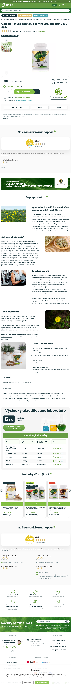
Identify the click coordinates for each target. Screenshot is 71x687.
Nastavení (28, 682)
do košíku (26, 92)
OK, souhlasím (42, 682)
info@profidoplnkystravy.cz (12, 647)
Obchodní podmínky (58, 640)
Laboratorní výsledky (57, 98)
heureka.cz (4, 155)
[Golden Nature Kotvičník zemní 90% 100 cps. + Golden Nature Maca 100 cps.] (59, 491)
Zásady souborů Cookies (58, 647)
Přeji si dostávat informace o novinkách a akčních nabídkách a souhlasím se (54, 627)
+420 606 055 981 (8, 643)
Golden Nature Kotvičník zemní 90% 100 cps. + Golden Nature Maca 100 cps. (57, 508)
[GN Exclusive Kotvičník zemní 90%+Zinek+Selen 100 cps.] (12, 491)
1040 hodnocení (40, 542)
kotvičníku (5, 241)
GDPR (58, 643)
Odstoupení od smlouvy (58, 650)
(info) (20, 86)
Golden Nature (42, 31)
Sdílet (59, 107)
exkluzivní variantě (6, 337)
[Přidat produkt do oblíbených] (10, 515)
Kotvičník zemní (36, 298)
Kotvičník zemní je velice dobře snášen (13, 316)
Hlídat (39, 107)
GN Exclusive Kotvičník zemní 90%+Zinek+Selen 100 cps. (10, 507)
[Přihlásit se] (59, 5)
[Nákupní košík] (63, 5)
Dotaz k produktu (16, 107)
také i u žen (41, 282)
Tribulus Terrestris (42, 217)
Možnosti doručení (61, 80)
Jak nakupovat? (12, 662)
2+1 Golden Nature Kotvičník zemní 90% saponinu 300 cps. (35, 507)
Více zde (5, 118)
